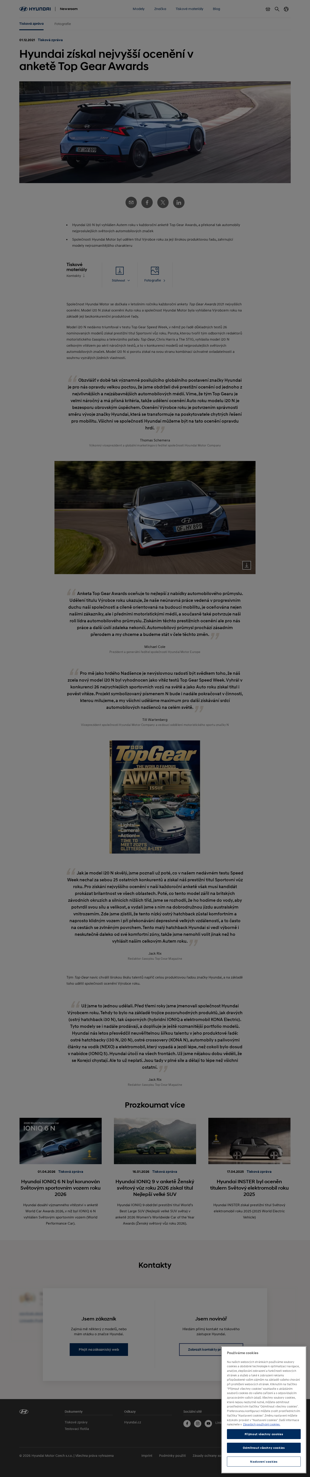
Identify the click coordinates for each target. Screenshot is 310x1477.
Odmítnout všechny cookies (264, 1448)
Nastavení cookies (263, 1461)
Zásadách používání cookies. (261, 1424)
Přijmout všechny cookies (264, 1434)
